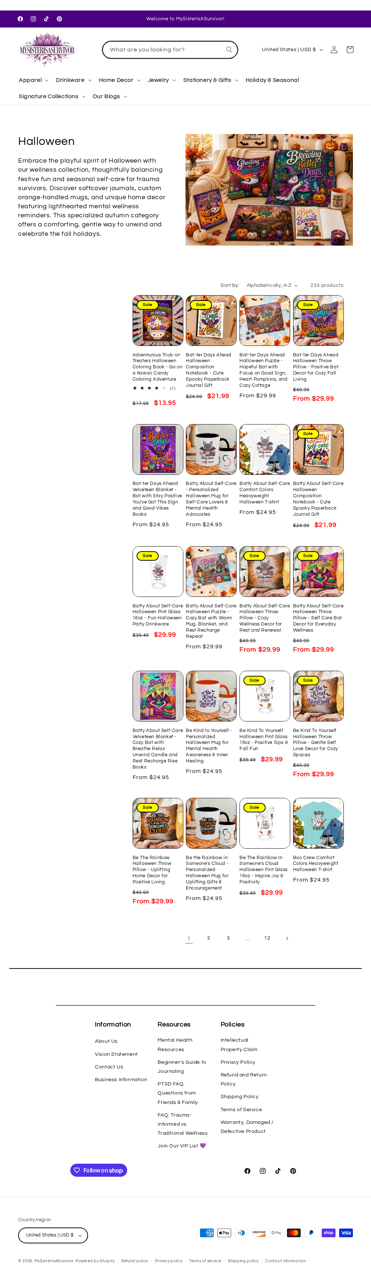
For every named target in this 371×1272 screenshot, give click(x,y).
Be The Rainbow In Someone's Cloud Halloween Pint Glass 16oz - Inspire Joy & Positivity (263, 870)
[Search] (229, 50)
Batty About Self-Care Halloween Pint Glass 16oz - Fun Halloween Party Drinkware (158, 615)
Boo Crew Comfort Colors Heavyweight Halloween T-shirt (315, 864)
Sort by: (230, 285)
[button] (32, 80)
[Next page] (287, 938)
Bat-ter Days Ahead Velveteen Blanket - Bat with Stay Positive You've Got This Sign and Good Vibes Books (157, 498)
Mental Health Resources (175, 1045)
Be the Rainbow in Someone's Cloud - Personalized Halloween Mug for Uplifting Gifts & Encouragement (207, 873)
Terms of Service (241, 1109)
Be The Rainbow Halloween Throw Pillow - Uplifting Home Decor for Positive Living (152, 870)
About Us (106, 1041)
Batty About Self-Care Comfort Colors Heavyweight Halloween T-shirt (264, 493)
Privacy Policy (238, 1062)
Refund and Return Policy (244, 1079)
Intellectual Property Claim (239, 1045)
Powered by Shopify (95, 1261)
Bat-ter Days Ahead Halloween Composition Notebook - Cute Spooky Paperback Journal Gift (209, 370)
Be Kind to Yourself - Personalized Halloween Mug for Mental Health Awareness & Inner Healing (209, 745)
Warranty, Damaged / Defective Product (247, 1127)
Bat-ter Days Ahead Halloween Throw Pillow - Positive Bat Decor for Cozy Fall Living (316, 367)
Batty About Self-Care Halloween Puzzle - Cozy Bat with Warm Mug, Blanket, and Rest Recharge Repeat (211, 621)
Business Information (121, 1079)
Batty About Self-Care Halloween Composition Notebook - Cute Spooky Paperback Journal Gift (318, 498)
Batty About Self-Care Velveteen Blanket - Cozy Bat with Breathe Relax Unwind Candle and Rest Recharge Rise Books (158, 749)
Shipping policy (243, 1261)
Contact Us (109, 1067)
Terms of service (205, 1261)
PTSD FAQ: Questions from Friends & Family (178, 1093)
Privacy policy (169, 1261)
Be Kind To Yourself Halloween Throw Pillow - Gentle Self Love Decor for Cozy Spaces (315, 743)
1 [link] (189, 938)
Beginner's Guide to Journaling (182, 1067)
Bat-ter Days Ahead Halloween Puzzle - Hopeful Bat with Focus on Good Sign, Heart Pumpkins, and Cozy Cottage (263, 370)
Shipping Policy (240, 1096)
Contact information (285, 1261)
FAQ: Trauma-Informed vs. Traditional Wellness (183, 1124)
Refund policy (134, 1261)
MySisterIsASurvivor (54, 1261)
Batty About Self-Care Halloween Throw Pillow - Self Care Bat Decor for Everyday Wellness (318, 618)
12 (267, 938)
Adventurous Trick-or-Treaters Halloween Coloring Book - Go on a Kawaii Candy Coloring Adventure (158, 367)
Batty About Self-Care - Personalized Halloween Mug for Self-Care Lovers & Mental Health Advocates (211, 498)
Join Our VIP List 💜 (182, 1145)
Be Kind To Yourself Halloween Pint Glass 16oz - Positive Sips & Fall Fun (263, 740)
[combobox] (170, 50)
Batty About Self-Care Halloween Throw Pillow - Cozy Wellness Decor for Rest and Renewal (264, 618)
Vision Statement (116, 1054)
